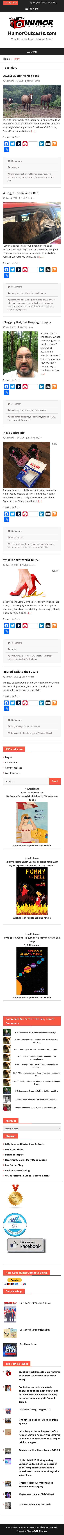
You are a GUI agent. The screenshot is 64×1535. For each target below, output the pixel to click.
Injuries (20, 303)
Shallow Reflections (27, 659)
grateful (25, 655)
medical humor (45, 303)
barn (18, 177)
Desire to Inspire (14, 1154)
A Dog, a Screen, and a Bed (20, 193)
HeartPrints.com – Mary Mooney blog (26, 1159)
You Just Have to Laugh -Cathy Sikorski (27, 1175)
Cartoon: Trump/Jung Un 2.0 (35, 1303)
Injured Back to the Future (20, 671)
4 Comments (16, 160)
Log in (8, 757)
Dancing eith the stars (21, 733)
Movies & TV (40, 410)
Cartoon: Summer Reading (35, 1329)
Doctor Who (35, 416)
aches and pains (18, 299)
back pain (37, 299)
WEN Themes (40, 1531)
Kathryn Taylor (34, 437)
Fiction (14, 649)
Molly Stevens (28, 565)
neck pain (40, 306)
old (47, 306)
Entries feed (11, 762)
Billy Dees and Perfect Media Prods (24, 1144)
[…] (33, 130)
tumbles (44, 547)
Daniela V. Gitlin (14, 1149)
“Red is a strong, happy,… (48, 1049)
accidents (15, 416)
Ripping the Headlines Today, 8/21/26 (39, 1449)
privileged (12, 659)
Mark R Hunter (33, 80)
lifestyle (40, 655)
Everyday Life (17, 293)
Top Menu (33, 8)
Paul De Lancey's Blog (17, 1170)
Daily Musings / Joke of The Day (25, 726)
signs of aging (14, 309)
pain (52, 306)
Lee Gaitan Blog (14, 1165)
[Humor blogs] (15, 1208)
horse (23, 177)
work (24, 309)
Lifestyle (15, 167)
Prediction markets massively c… (43, 1033)
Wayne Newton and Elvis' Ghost (36, 1494)
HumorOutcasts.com (32, 33)
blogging (25, 416)
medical (34, 303)
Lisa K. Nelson (28, 676)
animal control (17, 173)
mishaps (49, 655)
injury (37, 177)
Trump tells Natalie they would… (43, 1091)
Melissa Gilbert (45, 733)
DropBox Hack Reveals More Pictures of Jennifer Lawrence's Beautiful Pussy (39, 1375)
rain (30, 547)
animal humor (31, 173)
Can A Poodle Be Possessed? (35, 1504)
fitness (20, 544)
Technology (40, 293)
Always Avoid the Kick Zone (21, 76)
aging (29, 299)
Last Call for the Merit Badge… (43, 1099)
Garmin (28, 544)
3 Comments (16, 531)
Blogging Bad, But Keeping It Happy (27, 322)
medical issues (15, 306)
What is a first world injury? (21, 560)
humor (35, 544)
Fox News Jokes (29, 1344)
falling (13, 544)
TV (22, 420)
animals (41, 173)
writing (27, 420)
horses (30, 177)
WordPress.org (13, 772)
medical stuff (29, 306)
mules (44, 177)
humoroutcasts (46, 544)
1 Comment (16, 403)
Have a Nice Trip (14, 432)
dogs (45, 299)
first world (15, 655)
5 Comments (16, 642)
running (36, 547)
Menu (33, 52)
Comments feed (13, 767)
